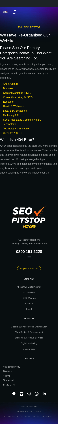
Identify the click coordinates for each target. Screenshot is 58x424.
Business (8, 88)
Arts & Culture (10, 84)
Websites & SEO (12, 133)
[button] (14, 12)
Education (8, 101)
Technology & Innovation (16, 128)
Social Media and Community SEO (22, 119)
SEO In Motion (29, 406)
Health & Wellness (13, 106)
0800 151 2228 (29, 251)
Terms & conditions (29, 412)
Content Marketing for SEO (17, 97)
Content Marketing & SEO (17, 93)
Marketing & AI (11, 115)
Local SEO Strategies (15, 110)
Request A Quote (27, 269)
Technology (9, 124)
